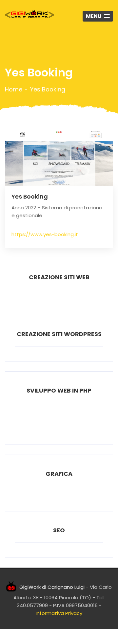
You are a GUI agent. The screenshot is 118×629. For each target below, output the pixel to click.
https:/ (19, 234)
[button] (98, 16)
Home (13, 89)
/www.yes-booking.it (53, 234)
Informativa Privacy (59, 613)
